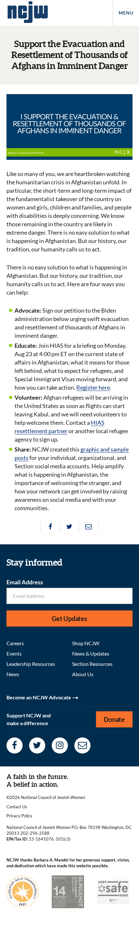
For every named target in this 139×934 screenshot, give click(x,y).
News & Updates (90, 653)
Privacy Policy (19, 815)
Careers (15, 643)
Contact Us (16, 806)
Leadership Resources (30, 664)
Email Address (24, 582)
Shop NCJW (85, 643)
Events (14, 653)
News (12, 674)
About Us (82, 674)
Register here (93, 387)
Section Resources (92, 664)
